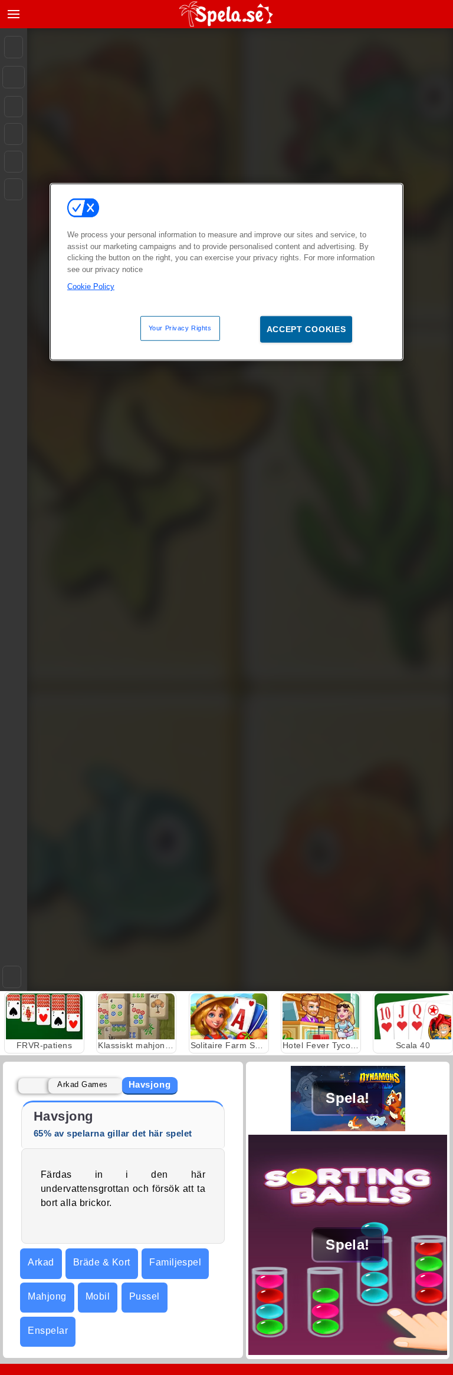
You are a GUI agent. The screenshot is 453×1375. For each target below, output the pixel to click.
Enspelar (48, 1331)
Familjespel (175, 1262)
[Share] (13, 77)
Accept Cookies (306, 328)
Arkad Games (82, 1084)
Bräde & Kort (101, 1262)
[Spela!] (347, 1128)
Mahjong (47, 1296)
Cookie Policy (90, 286)
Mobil (98, 1296)
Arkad (41, 1262)
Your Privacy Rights (180, 327)
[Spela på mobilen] (13, 189)
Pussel (144, 1296)
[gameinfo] (13, 162)
